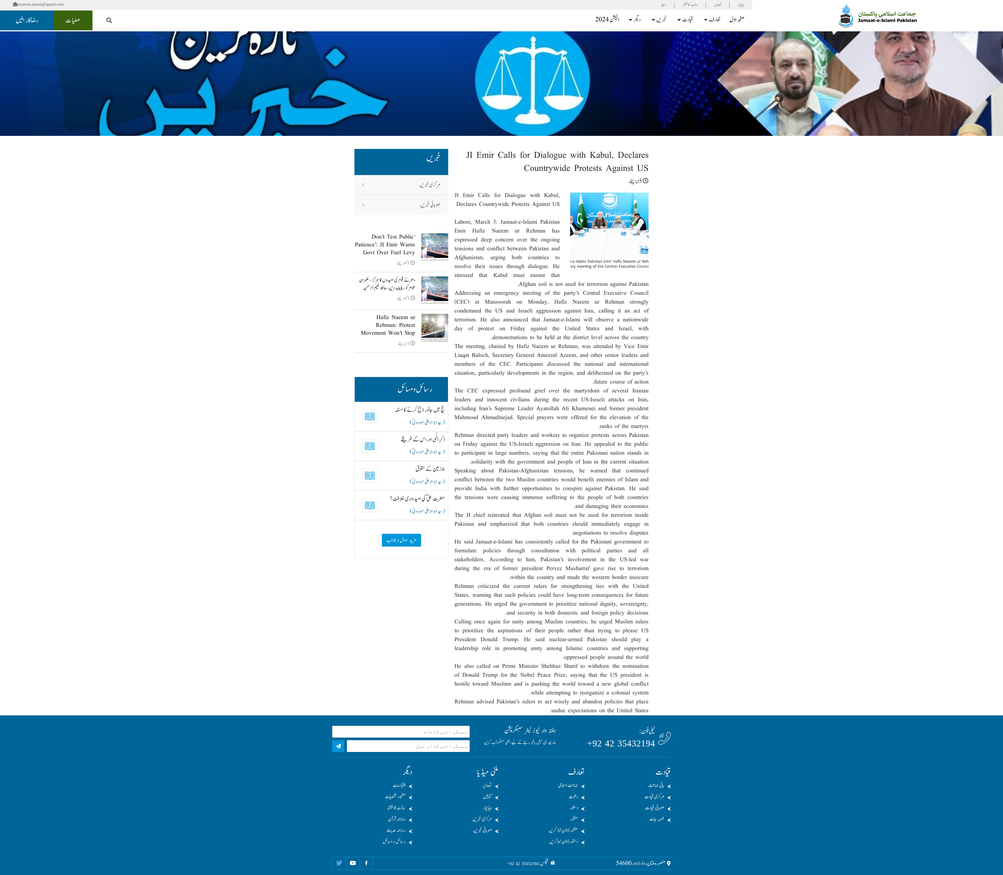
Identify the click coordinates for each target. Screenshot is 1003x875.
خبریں (661, 19)
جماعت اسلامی (568, 785)
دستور (574, 808)
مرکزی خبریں (429, 185)
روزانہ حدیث (396, 830)
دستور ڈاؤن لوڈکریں (563, 842)
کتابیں (487, 797)
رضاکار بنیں (27, 20)
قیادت (687, 19)
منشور (574, 819)
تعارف (714, 19)
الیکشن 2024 (607, 19)
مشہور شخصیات (395, 797)
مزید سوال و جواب (401, 540)
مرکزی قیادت (654, 797)
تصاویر (717, 5)
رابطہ (663, 5)
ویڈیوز (740, 5)
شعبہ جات (656, 819)
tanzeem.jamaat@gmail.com (40, 4)
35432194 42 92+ (621, 743)
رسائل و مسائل (394, 842)
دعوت (573, 797)
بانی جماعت (656, 785)
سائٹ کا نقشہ (690, 5)
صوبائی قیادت (654, 808)
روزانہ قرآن (397, 819)
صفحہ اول (737, 19)
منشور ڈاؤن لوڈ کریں (563, 830)
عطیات (73, 20)
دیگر (637, 19)
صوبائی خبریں (430, 205)
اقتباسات (399, 785)
